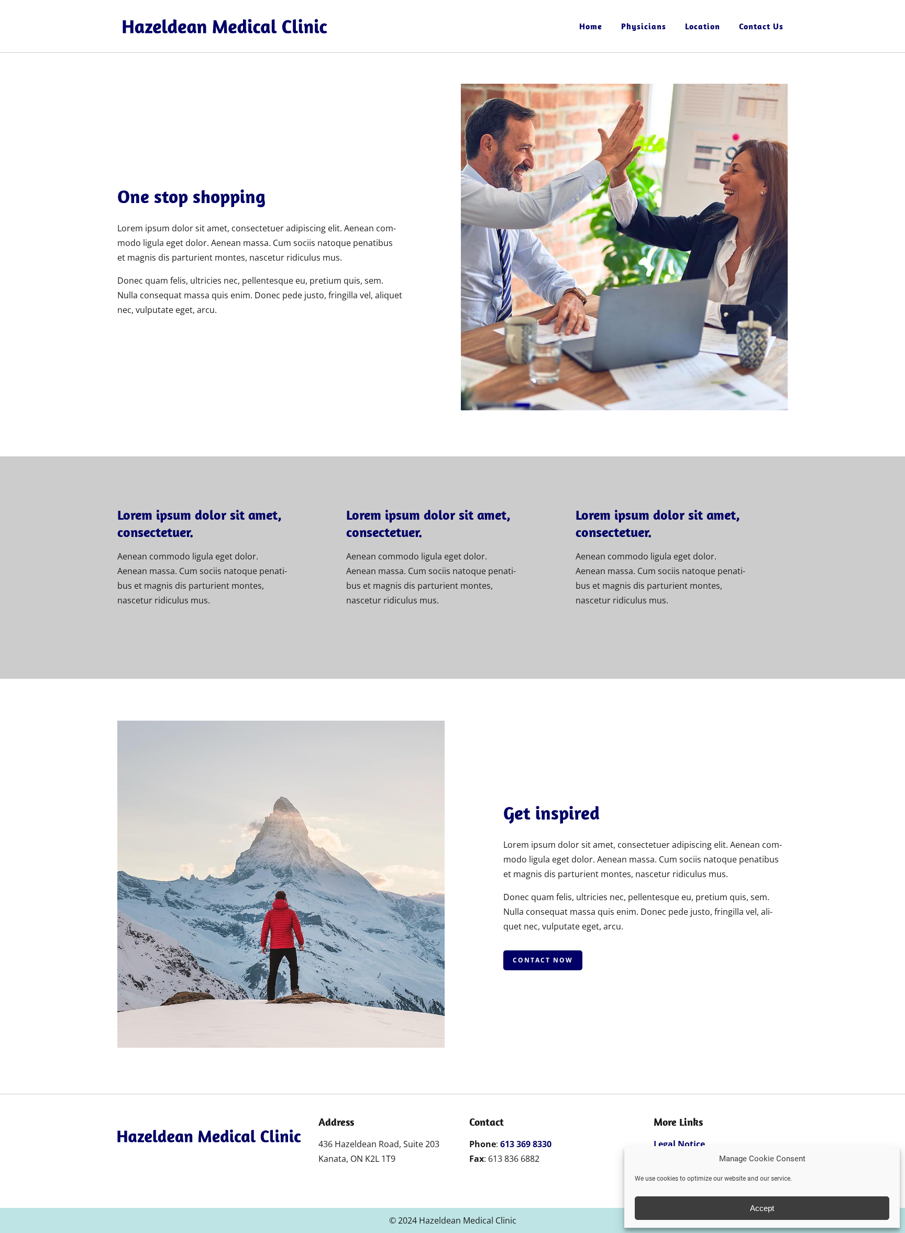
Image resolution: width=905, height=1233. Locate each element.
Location (702, 26)
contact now (543, 960)
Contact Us (761, 26)
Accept (762, 1208)
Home (590, 26)
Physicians (643, 26)
